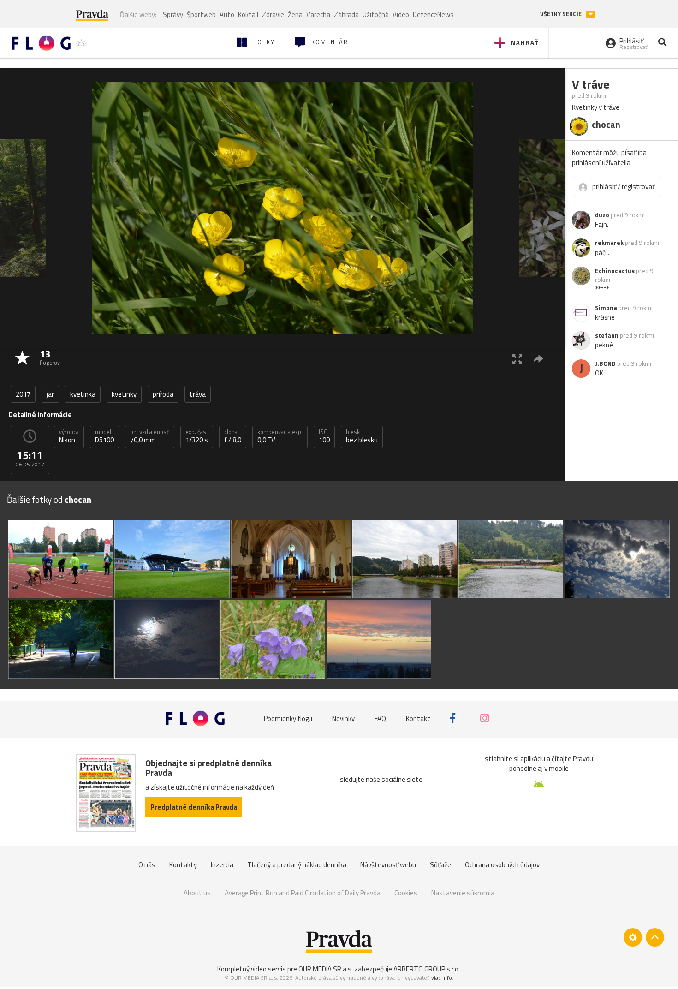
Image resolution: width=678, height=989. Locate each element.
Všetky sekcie (561, 14)
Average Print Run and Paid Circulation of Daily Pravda (303, 893)
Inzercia (222, 865)
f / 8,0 (232, 436)
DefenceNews (433, 14)
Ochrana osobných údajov (502, 865)
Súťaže (440, 865)
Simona (606, 307)
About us (197, 893)
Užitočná (376, 14)
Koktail (248, 14)
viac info (441, 977)
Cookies (405, 893)
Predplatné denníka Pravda (193, 807)
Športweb (201, 14)
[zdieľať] (538, 358)
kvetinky (124, 394)
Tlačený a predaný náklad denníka (296, 865)
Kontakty (183, 865)
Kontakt (418, 718)
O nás (146, 865)
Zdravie (273, 14)
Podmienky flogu (288, 718)
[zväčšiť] (517, 358)
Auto (227, 14)
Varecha (318, 14)
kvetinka (82, 394)
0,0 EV (280, 436)
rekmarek (609, 242)
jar (50, 394)
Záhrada (346, 14)
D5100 (104, 436)
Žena (295, 14)
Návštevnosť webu (388, 865)
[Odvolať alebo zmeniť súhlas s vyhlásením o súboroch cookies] (633, 937)
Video (401, 14)
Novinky (343, 718)
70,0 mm (149, 436)
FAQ (380, 718)
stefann (607, 335)
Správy (173, 14)
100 (324, 436)
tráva (198, 394)
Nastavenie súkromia (462, 893)
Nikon (69, 436)
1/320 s (196, 436)
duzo (602, 215)
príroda (163, 394)
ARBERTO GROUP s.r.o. (426, 969)
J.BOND (605, 363)
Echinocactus (615, 270)
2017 (23, 394)
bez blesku (362, 436)
